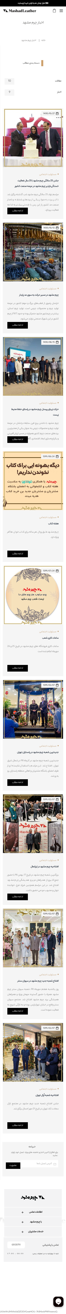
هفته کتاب (53, 524)
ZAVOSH (61, 1292)
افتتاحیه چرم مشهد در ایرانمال (45, 867)
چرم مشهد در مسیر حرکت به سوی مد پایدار (39, 295)
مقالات (58, 81)
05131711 (16, 1245)
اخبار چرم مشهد (29, 40)
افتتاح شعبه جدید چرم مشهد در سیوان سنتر (38, 981)
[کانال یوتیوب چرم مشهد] (34, 1280)
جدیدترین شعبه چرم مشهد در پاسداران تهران (38, 752)
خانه (43, 40)
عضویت (13, 1165)
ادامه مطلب (17, 211)
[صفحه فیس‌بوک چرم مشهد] (13, 1280)
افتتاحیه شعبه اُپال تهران (47, 1095)
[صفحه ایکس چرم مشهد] (45, 1280)
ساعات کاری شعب (50, 638)
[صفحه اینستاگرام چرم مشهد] (24, 1280)
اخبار (59, 92)
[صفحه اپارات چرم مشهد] (56, 1280)
